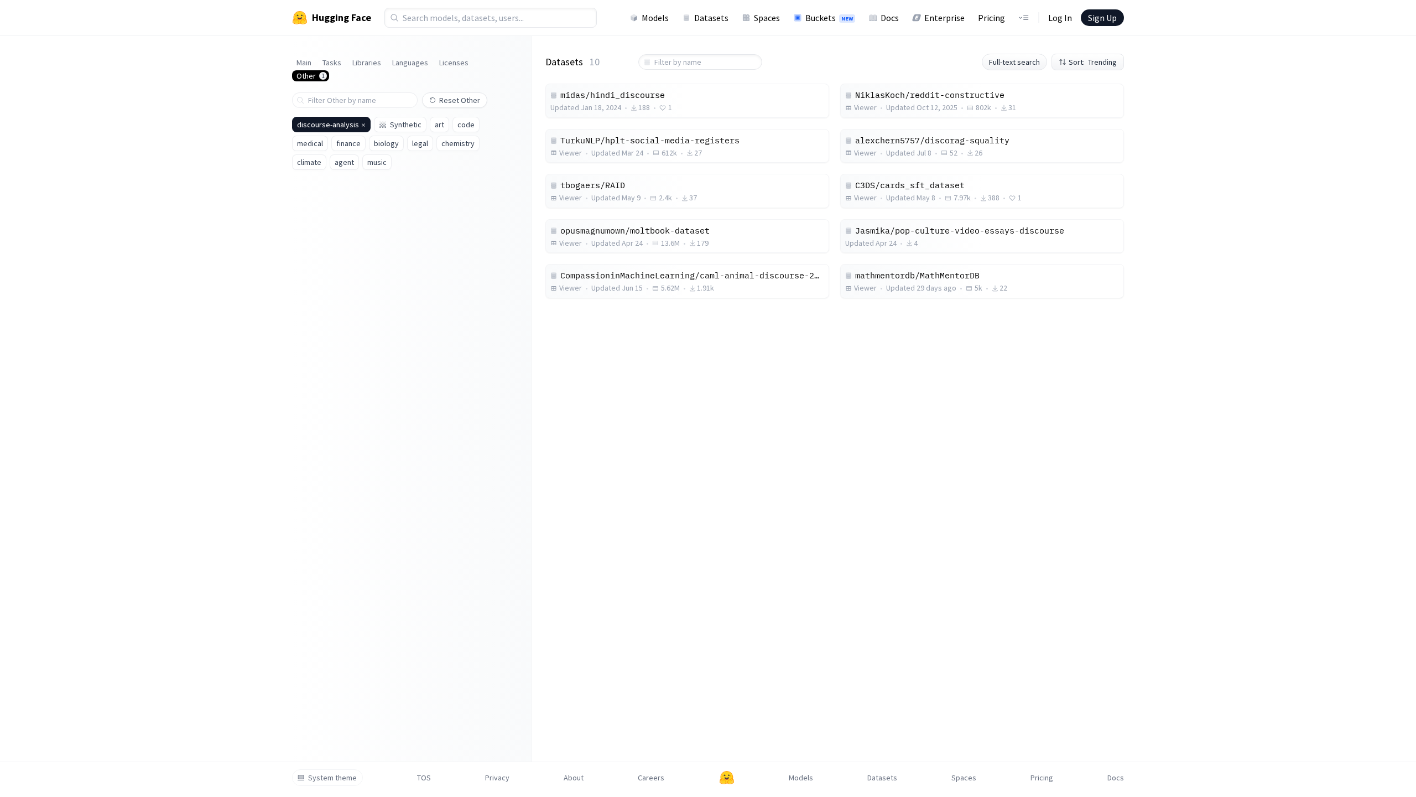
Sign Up (1102, 17)
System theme (332, 778)
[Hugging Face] (727, 777)
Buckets (829, 17)
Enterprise (944, 17)
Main (303, 63)
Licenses (453, 63)
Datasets (711, 17)
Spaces (767, 17)
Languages (410, 63)
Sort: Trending (1093, 62)
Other (310, 76)
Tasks (331, 63)
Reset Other (459, 100)
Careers (651, 778)
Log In (1060, 17)
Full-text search (1014, 62)
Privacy (497, 778)
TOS (424, 778)
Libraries (366, 63)
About (574, 778)
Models (655, 17)
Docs (890, 17)
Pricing (991, 17)
